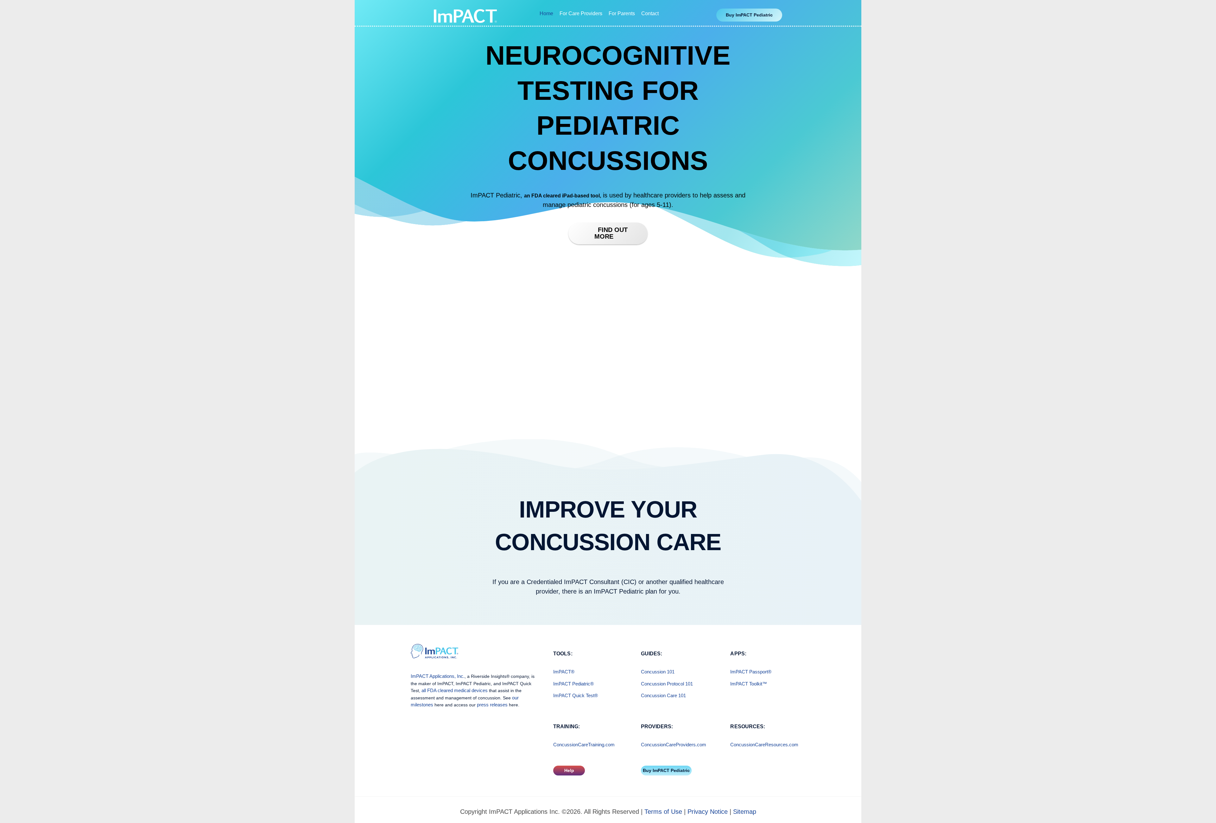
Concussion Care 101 (663, 695)
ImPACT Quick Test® (575, 695)
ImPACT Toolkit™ (748, 683)
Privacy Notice (707, 811)
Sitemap (744, 811)
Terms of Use (663, 811)
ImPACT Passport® (750, 671)
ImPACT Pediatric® (573, 683)
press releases (492, 704)
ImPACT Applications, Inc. (438, 676)
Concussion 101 (657, 671)
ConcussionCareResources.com (764, 744)
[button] (749, 15)
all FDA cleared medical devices (454, 690)
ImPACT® (563, 671)
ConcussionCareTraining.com (584, 744)
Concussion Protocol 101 (667, 683)
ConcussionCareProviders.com (673, 744)
